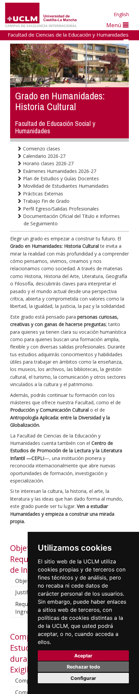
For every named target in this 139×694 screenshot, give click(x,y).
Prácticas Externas (42, 193)
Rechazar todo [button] (83, 666)
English (121, 14)
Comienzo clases (41, 148)
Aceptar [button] (83, 655)
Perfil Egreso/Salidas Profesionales (60, 208)
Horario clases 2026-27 (48, 163)
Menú (114, 25)
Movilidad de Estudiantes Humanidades (65, 186)
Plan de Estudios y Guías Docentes (60, 178)
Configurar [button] (83, 678)
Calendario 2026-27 (43, 156)
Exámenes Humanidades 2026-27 (59, 171)
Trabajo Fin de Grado (46, 201)
